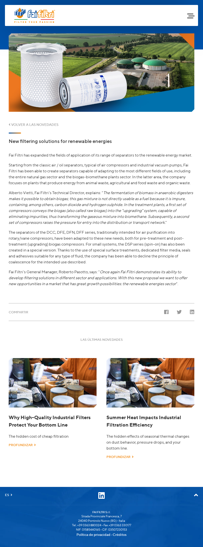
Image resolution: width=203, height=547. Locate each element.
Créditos (120, 534)
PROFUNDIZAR (21, 445)
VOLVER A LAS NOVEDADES (34, 124)
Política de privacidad (93, 534)
